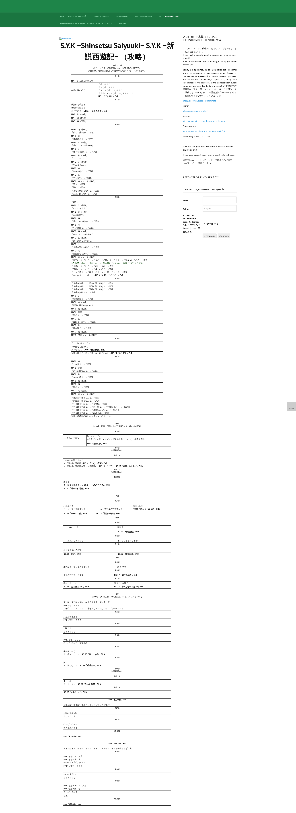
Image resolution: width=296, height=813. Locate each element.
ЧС (160, 16)
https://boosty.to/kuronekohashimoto (199, 100)
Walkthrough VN (172, 16)
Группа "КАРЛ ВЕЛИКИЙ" (77, 16)
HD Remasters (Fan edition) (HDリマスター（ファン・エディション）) (86, 24)
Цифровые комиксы (143, 16)
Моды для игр (122, 16)
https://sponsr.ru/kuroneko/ (195, 111)
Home (62, 16)
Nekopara (122, 24)
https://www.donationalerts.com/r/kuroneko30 (204, 131)
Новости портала (101, 16)
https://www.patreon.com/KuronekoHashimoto (204, 121)
